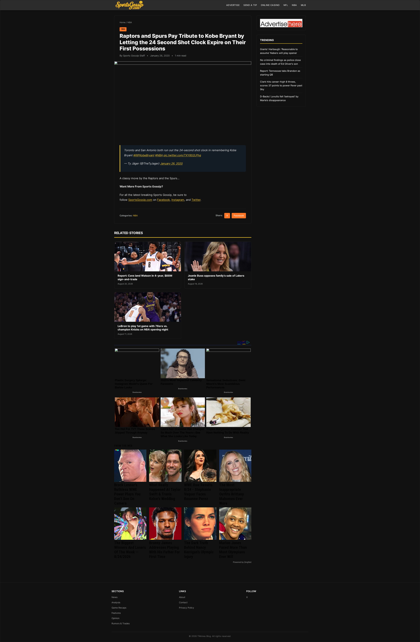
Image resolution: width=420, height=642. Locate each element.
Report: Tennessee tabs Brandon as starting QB (280, 72)
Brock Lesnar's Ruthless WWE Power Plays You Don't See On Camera (127, 494)
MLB (303, 5)
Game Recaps (119, 607)
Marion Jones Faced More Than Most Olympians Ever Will (233, 550)
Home (122, 22)
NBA (294, 5)
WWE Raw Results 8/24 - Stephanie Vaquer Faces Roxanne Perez (198, 492)
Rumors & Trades (121, 623)
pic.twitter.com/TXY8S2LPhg (182, 155)
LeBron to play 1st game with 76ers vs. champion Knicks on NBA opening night (143, 327)
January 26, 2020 (171, 163)
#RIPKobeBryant (143, 155)
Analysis (116, 602)
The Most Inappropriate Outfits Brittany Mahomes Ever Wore (231, 494)
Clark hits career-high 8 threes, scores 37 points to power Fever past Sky (281, 85)
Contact (183, 602)
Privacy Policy (186, 607)
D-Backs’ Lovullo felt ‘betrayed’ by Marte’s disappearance (279, 98)
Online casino (270, 5)
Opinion (115, 618)
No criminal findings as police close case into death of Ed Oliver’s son (280, 62)
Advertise (233, 5)
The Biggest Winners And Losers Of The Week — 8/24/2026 (130, 550)
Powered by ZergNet (242, 562)
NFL (286, 5)
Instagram (177, 199)
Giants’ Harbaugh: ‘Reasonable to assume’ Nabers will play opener (279, 51)
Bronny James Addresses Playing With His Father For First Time (164, 550)
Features (116, 613)
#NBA (159, 155)
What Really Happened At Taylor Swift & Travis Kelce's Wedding (165, 492)
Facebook (163, 199)
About (182, 597)
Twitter (195, 199)
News (114, 597)
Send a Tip (250, 5)
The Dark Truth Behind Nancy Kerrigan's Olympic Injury (199, 550)
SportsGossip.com (140, 199)
